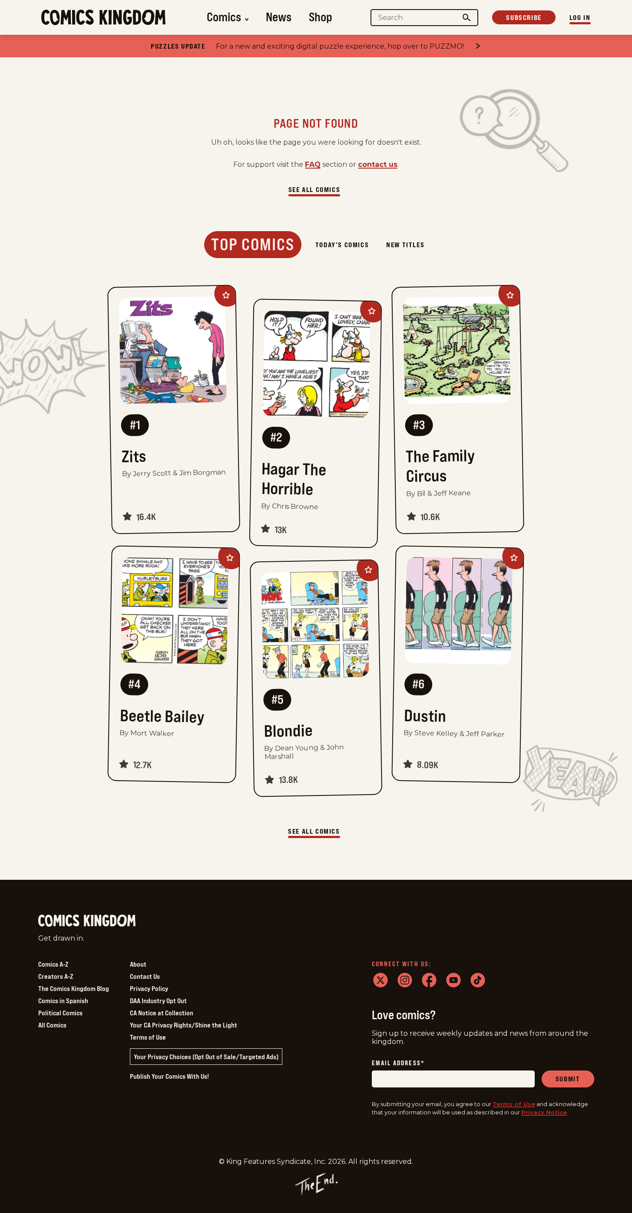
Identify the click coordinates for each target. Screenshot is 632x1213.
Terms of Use (148, 1037)
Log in (580, 17)
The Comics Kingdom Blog (73, 988)
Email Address (398, 1063)
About (138, 964)
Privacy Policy (149, 988)
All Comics (52, 1025)
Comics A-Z (53, 964)
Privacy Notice (544, 1112)
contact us (377, 164)
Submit (568, 1078)
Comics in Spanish (63, 1000)
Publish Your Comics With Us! (169, 1076)
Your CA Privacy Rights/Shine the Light (183, 1025)
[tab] (252, 244)
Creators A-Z (55, 976)
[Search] (466, 17)
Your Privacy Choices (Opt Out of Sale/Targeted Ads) (206, 1056)
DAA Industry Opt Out (158, 1000)
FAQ (313, 164)
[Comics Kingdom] (87, 921)
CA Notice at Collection (161, 1012)
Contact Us (145, 976)
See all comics (314, 189)
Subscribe (523, 17)
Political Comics (60, 1012)
